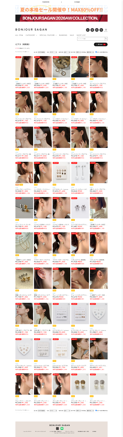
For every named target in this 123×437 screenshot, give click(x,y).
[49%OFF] (61, 77)
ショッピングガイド (27, 431)
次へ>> (27, 51)
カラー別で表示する (102, 52)
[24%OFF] (61, 112)
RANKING (63, 35)
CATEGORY (30, 35)
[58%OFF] (80, 253)
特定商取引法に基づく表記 (83, 431)
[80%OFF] (80, 218)
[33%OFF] (61, 323)
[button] (101, 30)
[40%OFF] (99, 288)
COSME (77, 2)
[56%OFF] (99, 77)
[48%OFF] (24, 182)
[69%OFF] (80, 182)
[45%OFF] (43, 394)
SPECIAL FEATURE (47, 35)
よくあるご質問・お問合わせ (56, 431)
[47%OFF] (99, 359)
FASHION (46, 2)
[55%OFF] (24, 147)
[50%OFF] (99, 323)
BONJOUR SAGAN (31, 29)
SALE (72, 35)
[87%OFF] (61, 288)
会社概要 (94, 431)
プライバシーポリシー (69, 431)
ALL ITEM (19, 35)
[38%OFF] (99, 218)
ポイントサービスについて (40, 431)
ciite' (16, 82)
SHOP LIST (81, 35)
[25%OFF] (61, 182)
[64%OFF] (24, 77)
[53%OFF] (24, 323)
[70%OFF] (99, 182)
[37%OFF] (43, 253)
